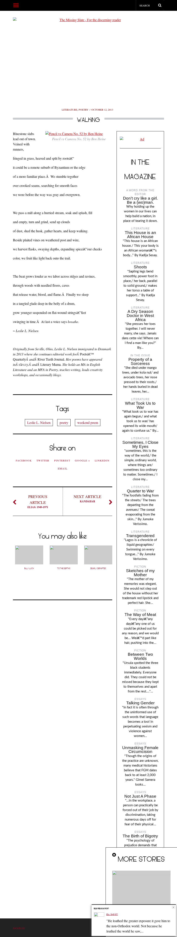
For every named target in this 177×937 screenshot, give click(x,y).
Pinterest (62, 460)
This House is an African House (140, 234)
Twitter (42, 460)
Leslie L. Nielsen (39, 422)
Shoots (140, 267)
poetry (64, 422)
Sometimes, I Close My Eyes (140, 444)
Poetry (83, 109)
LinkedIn (102, 460)
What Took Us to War (140, 405)
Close (173, 907)
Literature (69, 109)
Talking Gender (140, 703)
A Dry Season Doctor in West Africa (140, 315)
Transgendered (140, 535)
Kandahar (87, 498)
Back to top (19, 928)
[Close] (114, 854)
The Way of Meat (140, 614)
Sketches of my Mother (140, 572)
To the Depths (63, 568)
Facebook (24, 460)
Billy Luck (29, 568)
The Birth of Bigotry (140, 836)
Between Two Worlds (140, 656)
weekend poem (87, 422)
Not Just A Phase (140, 796)
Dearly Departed (98, 568)
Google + (82, 460)
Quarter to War (140, 491)
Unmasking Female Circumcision (140, 749)
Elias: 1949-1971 (37, 501)
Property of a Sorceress (140, 361)
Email (62, 468)
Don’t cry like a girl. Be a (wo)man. (140, 200)
